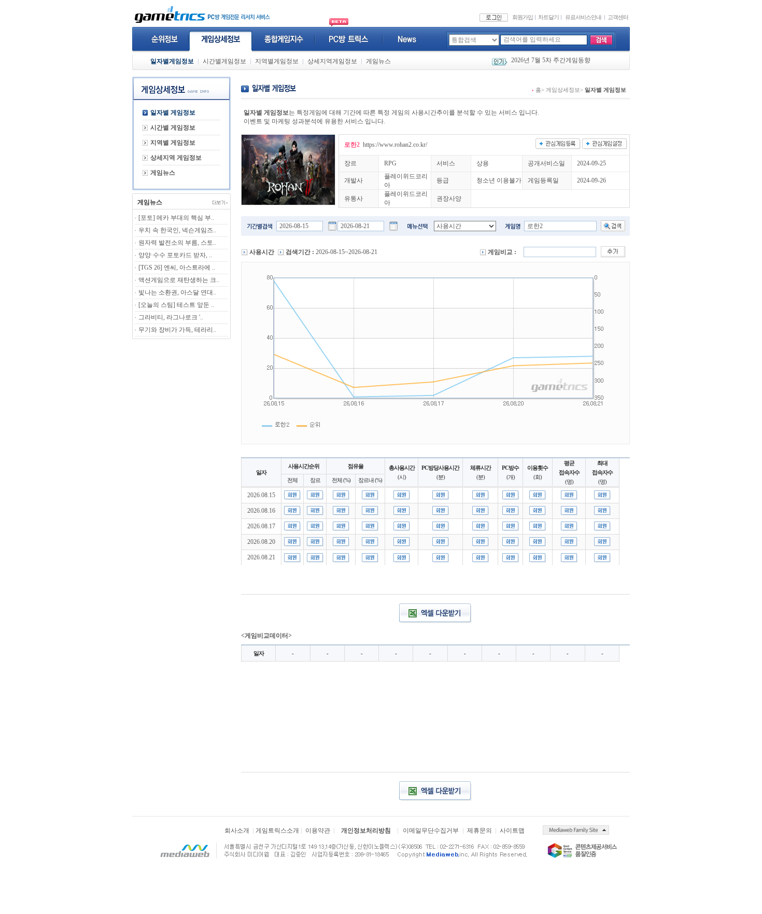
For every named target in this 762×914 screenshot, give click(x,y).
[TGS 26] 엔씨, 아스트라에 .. (176, 267)
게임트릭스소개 (277, 830)
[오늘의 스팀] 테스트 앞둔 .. (176, 304)
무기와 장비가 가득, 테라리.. (177, 329)
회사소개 (236, 830)
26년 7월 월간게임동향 (542, 61)
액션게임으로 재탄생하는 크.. (178, 280)
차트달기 (548, 17)
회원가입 (522, 17)
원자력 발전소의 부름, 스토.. (177, 242)
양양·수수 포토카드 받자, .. (175, 255)
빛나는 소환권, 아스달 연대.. (177, 292)
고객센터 (618, 17)
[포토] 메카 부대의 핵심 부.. (176, 217)
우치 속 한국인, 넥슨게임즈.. (177, 230)
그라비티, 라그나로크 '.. (170, 317)
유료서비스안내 (583, 17)
